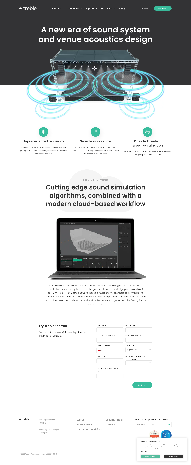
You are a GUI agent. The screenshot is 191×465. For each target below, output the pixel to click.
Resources (106, 8)
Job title (100, 356)
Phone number (103, 346)
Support (90, 8)
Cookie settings (173, 456)
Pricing (122, 8)
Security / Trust (114, 419)
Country (129, 346)
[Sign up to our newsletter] (169, 425)
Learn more (144, 451)
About (80, 419)
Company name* (133, 336)
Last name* (131, 325)
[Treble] (28, 8)
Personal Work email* (107, 336)
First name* (102, 325)
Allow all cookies (150, 456)
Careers (110, 424)
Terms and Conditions (89, 429)
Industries (74, 8)
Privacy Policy (84, 424)
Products (56, 8)
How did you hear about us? (108, 370)
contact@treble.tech (47, 420)
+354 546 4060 (44, 423)
